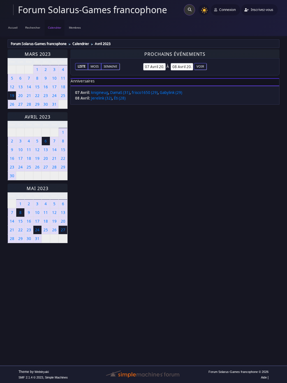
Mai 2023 (37, 188)
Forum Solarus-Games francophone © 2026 (239, 371)
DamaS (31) (120, 92)
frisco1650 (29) (145, 92)
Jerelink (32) (101, 98)
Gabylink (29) (171, 92)
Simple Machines (56, 377)
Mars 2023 (38, 54)
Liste (81, 66)
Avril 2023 (37, 117)
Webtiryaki (41, 371)
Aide (264, 377)
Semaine (110, 66)
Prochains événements (174, 54)
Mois (95, 66)
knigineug (99, 92)
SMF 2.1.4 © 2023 (30, 377)
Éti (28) (120, 98)
